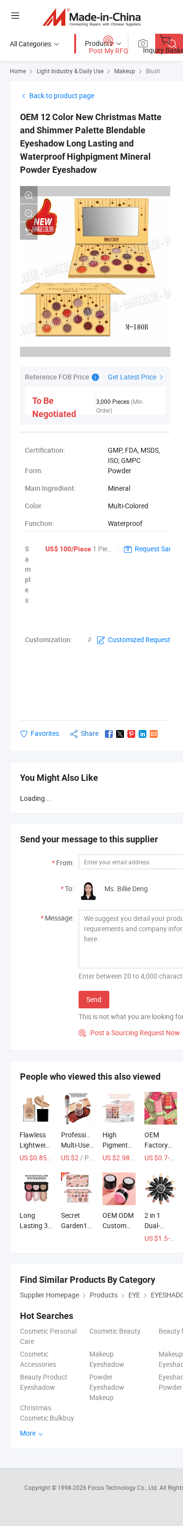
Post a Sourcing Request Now (129, 1032)
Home (18, 71)
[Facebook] (109, 734)
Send (94, 999)
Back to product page (61, 95)
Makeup (124, 71)
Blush (153, 71)
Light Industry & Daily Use (70, 71)
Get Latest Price (133, 376)
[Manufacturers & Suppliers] (91, 16)
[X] (120, 734)
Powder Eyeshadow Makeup (106, 1387)
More (28, 1433)
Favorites (45, 733)
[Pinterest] (131, 734)
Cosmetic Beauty (115, 1331)
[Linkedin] (142, 734)
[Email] (154, 734)
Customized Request (139, 639)
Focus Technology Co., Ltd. (124, 1487)
